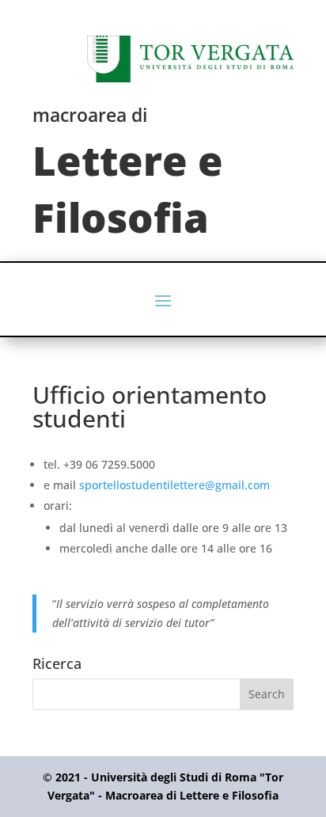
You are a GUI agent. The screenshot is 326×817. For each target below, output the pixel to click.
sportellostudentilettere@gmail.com (174, 484)
